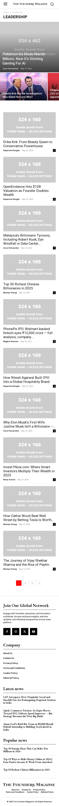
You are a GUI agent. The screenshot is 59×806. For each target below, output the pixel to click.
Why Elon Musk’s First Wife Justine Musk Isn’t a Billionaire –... (29, 424)
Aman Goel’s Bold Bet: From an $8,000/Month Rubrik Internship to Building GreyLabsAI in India (28, 726)
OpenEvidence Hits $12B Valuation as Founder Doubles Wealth (26, 191)
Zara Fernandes (10, 68)
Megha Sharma (10, 341)
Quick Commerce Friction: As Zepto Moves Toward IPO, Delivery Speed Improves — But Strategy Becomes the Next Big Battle (27, 713)
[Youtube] (33, 631)
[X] (24, 631)
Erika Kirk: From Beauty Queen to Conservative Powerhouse (27, 144)
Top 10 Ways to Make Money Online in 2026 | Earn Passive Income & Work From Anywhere (27, 760)
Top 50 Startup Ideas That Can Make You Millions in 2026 (25, 750)
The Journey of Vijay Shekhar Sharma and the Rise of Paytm (26, 563)
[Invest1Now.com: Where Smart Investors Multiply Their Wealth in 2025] (29, 450)
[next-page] (39, 583)
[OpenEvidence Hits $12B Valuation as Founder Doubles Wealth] (29, 170)
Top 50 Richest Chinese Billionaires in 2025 (21, 286)
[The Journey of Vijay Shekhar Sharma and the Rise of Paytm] (29, 543)
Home (6, 12)
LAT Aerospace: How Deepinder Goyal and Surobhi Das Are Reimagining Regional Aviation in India (29, 699)
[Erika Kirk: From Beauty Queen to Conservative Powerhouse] (29, 125)
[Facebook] (6, 631)
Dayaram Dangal (11, 150)
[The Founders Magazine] (30, 4)
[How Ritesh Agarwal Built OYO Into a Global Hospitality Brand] (29, 361)
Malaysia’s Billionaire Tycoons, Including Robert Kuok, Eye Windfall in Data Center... (26, 239)
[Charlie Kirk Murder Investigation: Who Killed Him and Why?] (23, 90)
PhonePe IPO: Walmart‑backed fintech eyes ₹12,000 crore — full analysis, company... (28, 333)
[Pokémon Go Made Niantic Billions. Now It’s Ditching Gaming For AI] (29, 47)
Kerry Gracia (9, 479)
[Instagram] (15, 631)
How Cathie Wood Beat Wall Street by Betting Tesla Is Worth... (28, 518)
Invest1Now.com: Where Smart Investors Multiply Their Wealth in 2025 (29, 471)
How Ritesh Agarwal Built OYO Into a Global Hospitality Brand (26, 380)
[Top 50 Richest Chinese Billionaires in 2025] (29, 267)
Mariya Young (10, 292)
